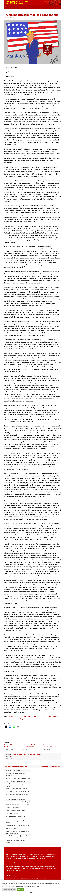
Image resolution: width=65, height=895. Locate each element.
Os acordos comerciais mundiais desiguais (18, 802)
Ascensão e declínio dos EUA (14, 807)
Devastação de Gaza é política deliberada (17, 791)
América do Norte (17, 754)
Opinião (39, 754)
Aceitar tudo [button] (20, 889)
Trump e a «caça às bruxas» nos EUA (16, 788)
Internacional (31, 754)
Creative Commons (40, 878)
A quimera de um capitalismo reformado (17, 825)
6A (10, 756)
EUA (25, 754)
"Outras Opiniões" (30, 866)
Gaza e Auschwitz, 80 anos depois (49, 766)
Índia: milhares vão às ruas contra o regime (18, 778)
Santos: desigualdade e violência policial (17, 766)
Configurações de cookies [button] (9, 889)
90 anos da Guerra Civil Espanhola (15, 781)
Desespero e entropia (12, 813)
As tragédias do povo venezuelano (16, 799)
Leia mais (32, 892)
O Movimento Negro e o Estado (15, 828)
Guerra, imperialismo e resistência (15, 810)
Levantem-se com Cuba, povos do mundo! (18, 804)
